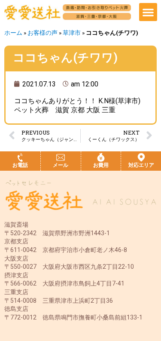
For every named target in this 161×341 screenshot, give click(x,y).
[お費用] (101, 157)
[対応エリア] (141, 157)
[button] (148, 12)
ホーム (13, 33)
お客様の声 (42, 33)
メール (60, 165)
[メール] (60, 157)
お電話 (20, 165)
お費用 (101, 165)
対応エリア (141, 165)
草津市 (72, 33)
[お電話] (20, 157)
